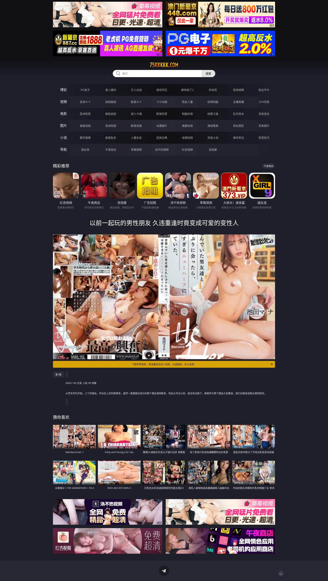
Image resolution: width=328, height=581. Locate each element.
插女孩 (85, 150)
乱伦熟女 (238, 114)
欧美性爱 (161, 114)
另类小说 (212, 138)
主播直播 (238, 102)
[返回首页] (281, 573)
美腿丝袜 (187, 126)
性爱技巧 (263, 138)
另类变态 (263, 114)
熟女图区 (238, 126)
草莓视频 (136, 150)
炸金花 (213, 90)
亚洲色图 (110, 126)
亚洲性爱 (85, 114)
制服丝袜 (187, 114)
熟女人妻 (187, 102)
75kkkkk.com (164, 64)
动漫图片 (161, 126)
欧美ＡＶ (136, 102)
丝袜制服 (212, 102)
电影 (63, 113)
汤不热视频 (162, 150)
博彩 (63, 90)
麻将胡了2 (187, 90)
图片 (63, 125)
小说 (63, 137)
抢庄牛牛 (263, 90)
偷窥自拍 (85, 126)
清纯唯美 (212, 126)
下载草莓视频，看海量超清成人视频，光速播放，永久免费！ (164, 364)
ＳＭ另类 (263, 102)
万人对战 (136, 90)
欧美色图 (136, 126)
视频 (63, 101)
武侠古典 (161, 138)
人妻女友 (136, 138)
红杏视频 (187, 150)
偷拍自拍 (110, 114)
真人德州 (110, 90)
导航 (63, 149)
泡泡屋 (213, 150)
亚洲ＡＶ (85, 102)
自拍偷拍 (110, 102)
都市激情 (85, 138)
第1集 (58, 374)
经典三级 (212, 114)
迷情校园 (187, 138)
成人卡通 (136, 114)
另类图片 (263, 126)
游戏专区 (161, 90)
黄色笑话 (238, 138)
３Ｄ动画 (161, 102)
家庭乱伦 (110, 138)
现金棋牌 (238, 90)
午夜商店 (110, 150)
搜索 (208, 73)
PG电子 (85, 90)
